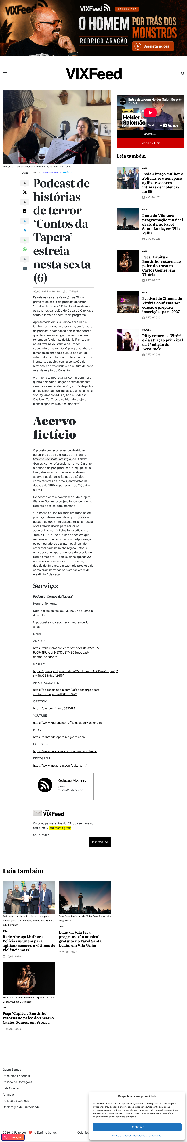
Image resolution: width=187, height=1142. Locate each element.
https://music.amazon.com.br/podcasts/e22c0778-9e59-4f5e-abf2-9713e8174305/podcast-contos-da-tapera (68, 652)
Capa (5, 931)
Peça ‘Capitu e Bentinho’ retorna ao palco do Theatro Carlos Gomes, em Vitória (28, 1017)
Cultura (37, 172)
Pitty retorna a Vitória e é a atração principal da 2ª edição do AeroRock (163, 342)
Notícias (67, 172)
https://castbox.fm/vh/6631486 (54, 708)
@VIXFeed (151, 134)
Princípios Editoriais (16, 1076)
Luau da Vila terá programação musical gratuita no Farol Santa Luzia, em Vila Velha (80, 938)
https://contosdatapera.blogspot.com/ (59, 737)
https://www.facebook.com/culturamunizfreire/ (65, 751)
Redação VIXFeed (67, 291)
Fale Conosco (12, 1088)
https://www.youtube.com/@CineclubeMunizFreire (67, 722)
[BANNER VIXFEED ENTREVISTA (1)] (93, 2)
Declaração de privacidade (147, 1135)
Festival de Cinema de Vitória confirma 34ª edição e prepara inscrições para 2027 (162, 304)
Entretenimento (52, 172)
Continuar (137, 1127)
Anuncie (8, 1094)
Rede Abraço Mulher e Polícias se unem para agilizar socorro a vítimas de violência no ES (29, 943)
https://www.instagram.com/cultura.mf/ (60, 765)
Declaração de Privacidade (21, 1107)
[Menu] (5, 73)
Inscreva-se (150, 143)
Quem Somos (12, 1069)
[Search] (182, 73)
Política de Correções (17, 1082)
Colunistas (84, 1132)
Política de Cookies (121, 1135)
